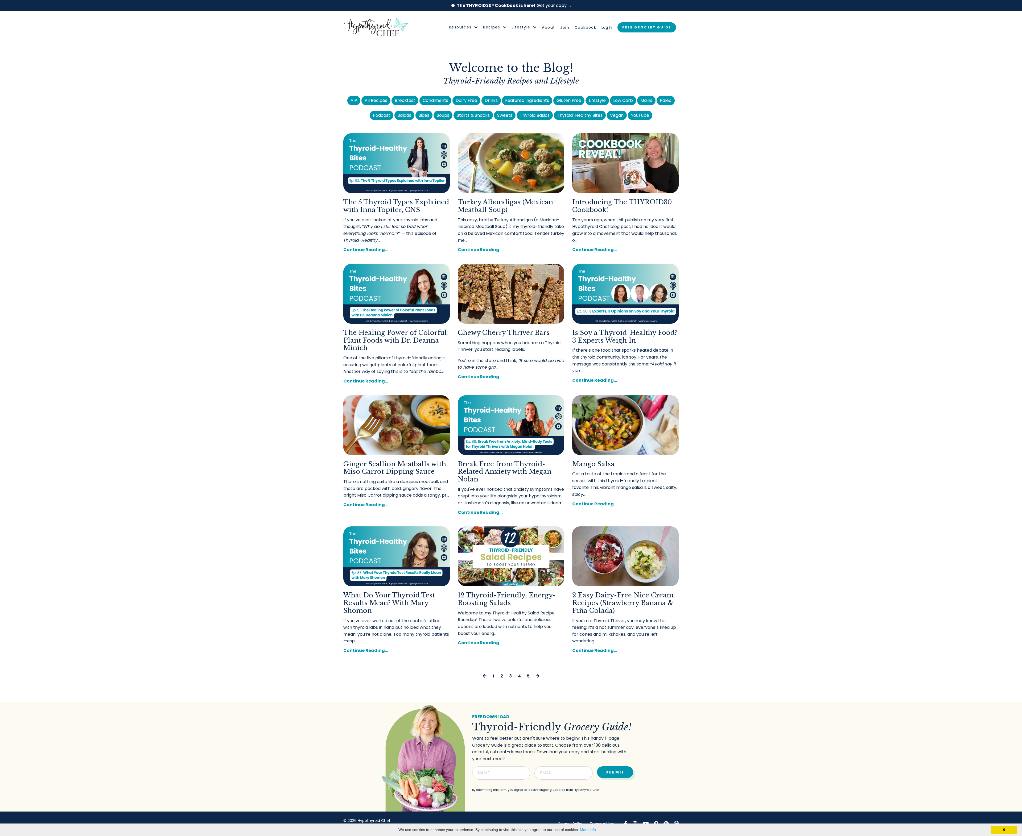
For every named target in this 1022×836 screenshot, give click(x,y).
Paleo (665, 100)
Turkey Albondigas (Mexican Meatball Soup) (505, 206)
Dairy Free (466, 100)
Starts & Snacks (473, 115)
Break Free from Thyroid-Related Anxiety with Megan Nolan (504, 471)
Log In (606, 27)
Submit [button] (615, 772)
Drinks (491, 100)
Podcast (381, 115)
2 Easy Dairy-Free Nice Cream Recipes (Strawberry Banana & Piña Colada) (623, 603)
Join (564, 27)
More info (588, 829)
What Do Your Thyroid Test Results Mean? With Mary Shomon (389, 603)
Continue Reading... (365, 250)
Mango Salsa (593, 464)
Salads (404, 115)
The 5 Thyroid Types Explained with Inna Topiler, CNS (396, 206)
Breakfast (405, 100)
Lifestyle (597, 100)
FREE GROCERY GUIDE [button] (646, 27)
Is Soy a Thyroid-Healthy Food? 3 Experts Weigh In (624, 336)
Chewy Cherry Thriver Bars (504, 332)
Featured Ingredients (527, 100)
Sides (424, 115)
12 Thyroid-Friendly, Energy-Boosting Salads (507, 599)
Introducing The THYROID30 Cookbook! (622, 206)
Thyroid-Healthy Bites (580, 115)
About (548, 27)
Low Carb (623, 100)
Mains (646, 100)
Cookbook (585, 27)
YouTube (640, 115)
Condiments (435, 100)
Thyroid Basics (535, 115)
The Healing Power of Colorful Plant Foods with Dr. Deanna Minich (395, 340)
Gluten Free (569, 100)
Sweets (504, 115)
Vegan (617, 115)
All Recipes (376, 100)
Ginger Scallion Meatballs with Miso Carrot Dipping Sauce (394, 468)
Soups (443, 115)
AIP (354, 100)
